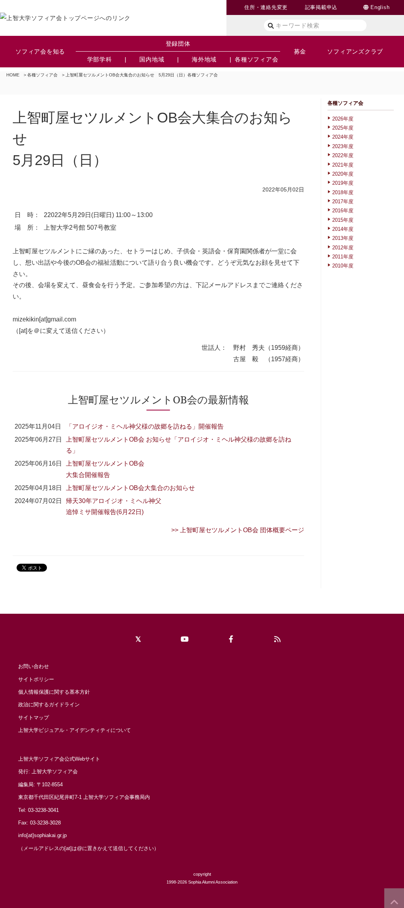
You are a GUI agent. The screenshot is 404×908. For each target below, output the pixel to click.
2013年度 (343, 238)
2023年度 (343, 146)
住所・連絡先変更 (266, 7)
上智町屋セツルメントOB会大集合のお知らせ (130, 488)
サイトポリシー (36, 679)
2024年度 (343, 137)
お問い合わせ (33, 666)
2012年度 (343, 248)
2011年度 (343, 257)
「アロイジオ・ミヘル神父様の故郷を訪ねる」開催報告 (145, 426)
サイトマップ (33, 717)
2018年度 (343, 192)
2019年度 (343, 183)
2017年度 (343, 201)
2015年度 (343, 220)
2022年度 (343, 155)
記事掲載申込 (321, 7)
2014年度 (343, 229)
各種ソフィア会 (42, 74)
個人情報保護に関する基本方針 (54, 692)
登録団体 (178, 43)
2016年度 (343, 211)
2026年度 (343, 119)
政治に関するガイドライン (49, 704)
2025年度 (343, 128)
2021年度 (343, 165)
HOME (12, 74)
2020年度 (343, 174)
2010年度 (343, 266)
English (379, 7)
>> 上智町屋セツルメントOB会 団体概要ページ (237, 530)
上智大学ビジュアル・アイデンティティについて (74, 730)
